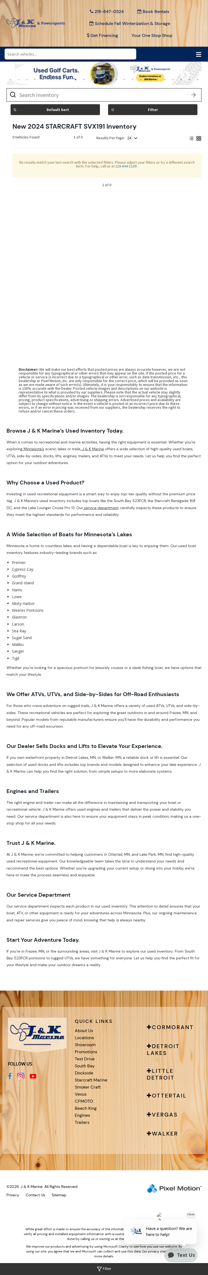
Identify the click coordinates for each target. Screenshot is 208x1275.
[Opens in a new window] (10, 1076)
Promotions (86, 1052)
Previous (28, 79)
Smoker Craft (88, 1087)
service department (101, 507)
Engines (82, 1115)
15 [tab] (125, 79)
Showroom (85, 1045)
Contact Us (35, 1194)
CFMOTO (84, 1101)
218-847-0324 (109, 11)
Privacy (12, 1194)
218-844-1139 (126, 166)
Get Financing (104, 35)
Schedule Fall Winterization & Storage (132, 23)
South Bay (85, 1066)
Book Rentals (156, 11)
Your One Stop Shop (152, 35)
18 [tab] (149, 79)
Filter (153, 109)
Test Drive (85, 1059)
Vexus (81, 1094)
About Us (84, 1030)
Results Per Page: (110, 138)
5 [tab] (43, 79)
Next (193, 79)
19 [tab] (157, 79)
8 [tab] (68, 79)
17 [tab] (141, 79)
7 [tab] (59, 79)
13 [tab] (108, 79)
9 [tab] (76, 79)
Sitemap (59, 1194)
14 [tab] (117, 79)
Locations (84, 1038)
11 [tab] (92, 79)
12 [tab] (100, 79)
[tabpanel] (104, 73)
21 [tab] (174, 79)
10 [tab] (84, 79)
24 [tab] (198, 79)
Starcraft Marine (91, 1080)
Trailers (82, 1122)
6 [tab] (51, 79)
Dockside (84, 1073)
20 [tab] (165, 79)
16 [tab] (133, 79)
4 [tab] (35, 79)
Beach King (86, 1108)
